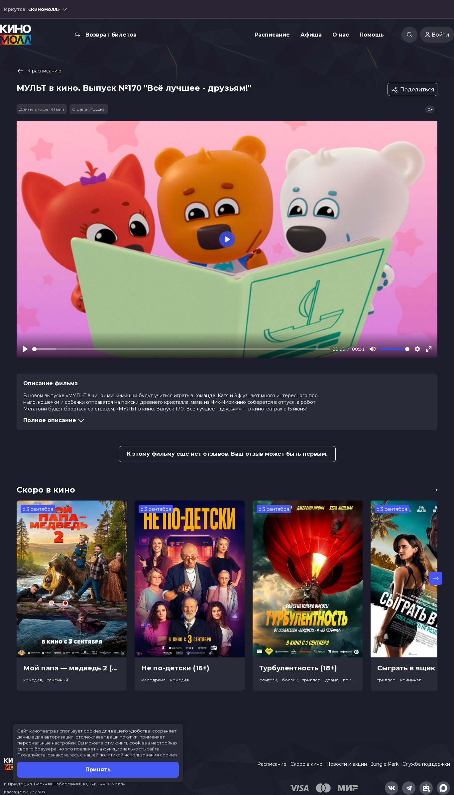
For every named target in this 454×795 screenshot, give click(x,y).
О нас (340, 35)
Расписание (272, 35)
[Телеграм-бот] (426, 788)
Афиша (311, 35)
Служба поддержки (426, 764)
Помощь (372, 35)
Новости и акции (346, 764)
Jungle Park (384, 764)
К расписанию (44, 71)
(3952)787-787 (32, 791)
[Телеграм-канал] (408, 788)
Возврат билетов (111, 35)
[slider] (181, 349)
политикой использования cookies (138, 754)
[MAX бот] (443, 788)
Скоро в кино (306, 764)
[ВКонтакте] (391, 788)
